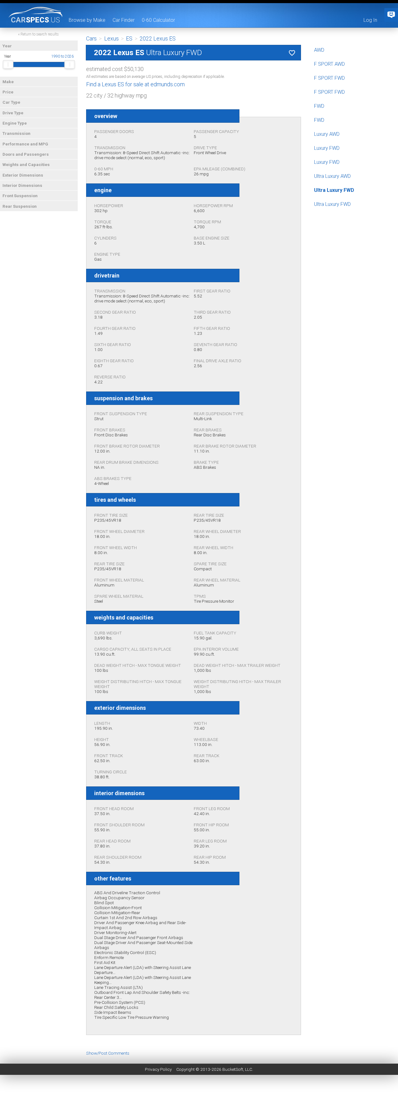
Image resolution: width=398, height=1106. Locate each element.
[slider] (8, 64)
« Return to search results (38, 34)
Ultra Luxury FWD (334, 190)
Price (7, 91)
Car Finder (124, 20)
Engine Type (14, 123)
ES (129, 39)
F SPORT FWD (329, 78)
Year (7, 45)
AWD (319, 50)
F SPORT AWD (329, 64)
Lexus (111, 39)
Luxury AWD (327, 134)
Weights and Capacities (26, 164)
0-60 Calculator (158, 20)
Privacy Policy (158, 1069)
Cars (91, 39)
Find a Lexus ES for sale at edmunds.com (135, 84)
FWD (319, 106)
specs (35, 20)
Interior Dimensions (22, 185)
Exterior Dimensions (22, 175)
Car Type (11, 102)
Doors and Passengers (25, 154)
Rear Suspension (19, 206)
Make (8, 81)
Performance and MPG (25, 143)
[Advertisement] (199, 1092)
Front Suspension (20, 195)
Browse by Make (87, 20)
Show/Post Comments (107, 1053)
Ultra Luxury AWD (332, 176)
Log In (370, 20)
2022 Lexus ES (158, 39)
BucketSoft (232, 1069)
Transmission (16, 133)
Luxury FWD (327, 148)
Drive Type (12, 112)
